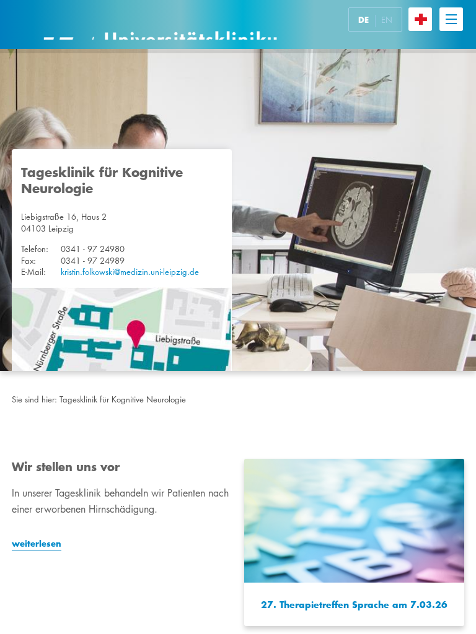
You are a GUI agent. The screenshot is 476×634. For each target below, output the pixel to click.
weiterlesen (36, 543)
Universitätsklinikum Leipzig (160, 24)
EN (386, 19)
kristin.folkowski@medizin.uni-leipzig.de (130, 271)
